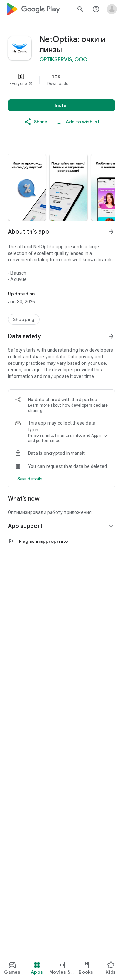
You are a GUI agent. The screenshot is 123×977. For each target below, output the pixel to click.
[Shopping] (24, 319)
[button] (30, 83)
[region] (61, 80)
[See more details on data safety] (30, 479)
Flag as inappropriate (38, 541)
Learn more (39, 405)
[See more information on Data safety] (111, 336)
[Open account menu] (112, 9)
